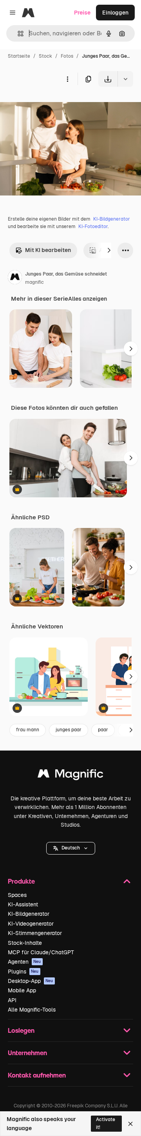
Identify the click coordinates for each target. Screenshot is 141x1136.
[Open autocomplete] (17, 34)
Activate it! (105, 1123)
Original (50, 105)
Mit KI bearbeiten (48, 250)
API (12, 1000)
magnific (34, 282)
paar (103, 730)
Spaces (17, 895)
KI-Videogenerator (31, 923)
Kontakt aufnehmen (37, 1075)
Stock (45, 56)
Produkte (21, 881)
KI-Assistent (23, 904)
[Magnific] (70, 775)
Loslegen (21, 1030)
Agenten (24, 961)
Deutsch (70, 848)
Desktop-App (30, 980)
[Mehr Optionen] (67, 79)
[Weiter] (109, 250)
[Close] (130, 1124)
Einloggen (115, 12)
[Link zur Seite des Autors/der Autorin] (15, 278)
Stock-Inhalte (25, 942)
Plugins (23, 971)
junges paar (68, 730)
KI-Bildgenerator (111, 219)
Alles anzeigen (87, 298)
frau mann (27, 730)
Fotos (67, 56)
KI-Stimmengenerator (35, 933)
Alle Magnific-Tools (32, 1009)
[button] (70, 848)
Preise (82, 12)
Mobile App (22, 990)
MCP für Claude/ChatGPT (41, 952)
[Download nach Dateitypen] (125, 79)
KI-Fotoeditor (93, 226)
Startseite (19, 56)
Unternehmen (27, 1052)
